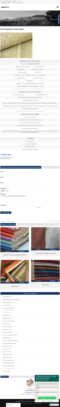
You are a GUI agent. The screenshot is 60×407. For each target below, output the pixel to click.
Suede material (14, 286)
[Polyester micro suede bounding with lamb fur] (14, 250)
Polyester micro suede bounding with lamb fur (14, 255)
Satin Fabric (5, 349)
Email (37, 392)
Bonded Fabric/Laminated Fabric (10, 299)
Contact (30, 403)
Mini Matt (5, 323)
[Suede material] (14, 281)
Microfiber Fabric (7, 321)
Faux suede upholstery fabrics (7, 221)
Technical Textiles (7, 365)
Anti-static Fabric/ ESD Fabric (10, 368)
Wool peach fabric (7, 360)
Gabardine (5, 315)
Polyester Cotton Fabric (8, 335)
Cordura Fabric (6, 305)
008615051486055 (6, 2)
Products (5, 371)
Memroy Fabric (6, 326)
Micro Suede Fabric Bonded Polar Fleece (45, 253)
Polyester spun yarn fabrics (9, 340)
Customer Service (37, 403)
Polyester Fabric (7, 310)
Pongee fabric (6, 337)
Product (25, 403)
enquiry (21, 251)
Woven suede (45, 284)
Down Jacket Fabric (7, 308)
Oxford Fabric (6, 332)
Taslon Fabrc (6, 357)
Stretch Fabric (6, 346)
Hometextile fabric (7, 363)
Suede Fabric (57, 19)
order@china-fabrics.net (19, 2)
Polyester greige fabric (8, 343)
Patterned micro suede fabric (53, 221)
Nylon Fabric (6, 312)
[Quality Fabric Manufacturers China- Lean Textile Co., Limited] (5, 8)
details (7, 251)
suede (8, 158)
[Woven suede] (45, 279)
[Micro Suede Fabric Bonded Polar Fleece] (45, 248)
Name (37, 387)
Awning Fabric (6, 296)
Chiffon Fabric (6, 302)
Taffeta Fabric (6, 354)
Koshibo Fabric (6, 318)
